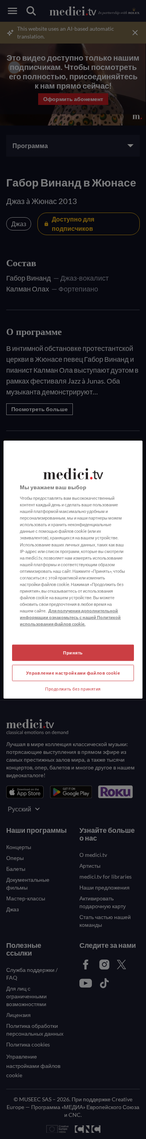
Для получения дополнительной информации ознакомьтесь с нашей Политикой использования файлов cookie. (70, 617)
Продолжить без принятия (73, 688)
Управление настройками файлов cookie (73, 672)
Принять (73, 652)
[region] (73, 569)
